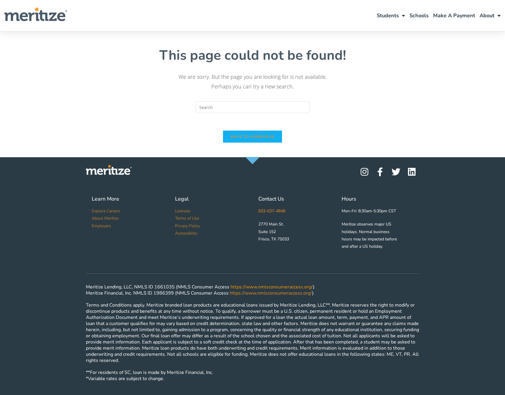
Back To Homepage (252, 136)
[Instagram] (364, 171)
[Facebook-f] (380, 171)
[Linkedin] (411, 171)
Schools (419, 15)
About (487, 15)
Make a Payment (454, 15)
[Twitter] (396, 171)
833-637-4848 (271, 211)
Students (388, 15)
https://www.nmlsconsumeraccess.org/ (272, 287)
